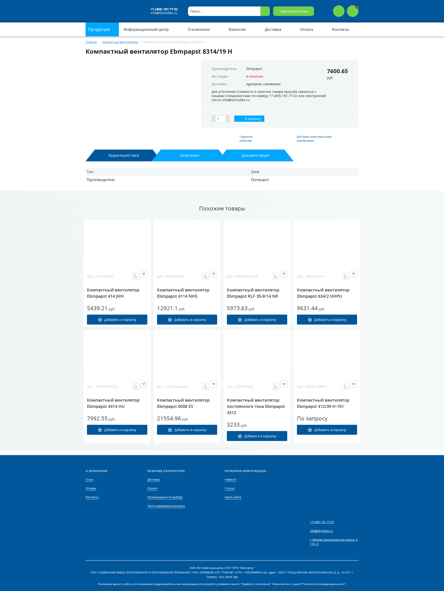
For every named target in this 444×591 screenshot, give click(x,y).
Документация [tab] (256, 155)
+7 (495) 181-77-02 (283, 96)
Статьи (229, 488)
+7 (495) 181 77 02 (164, 9)
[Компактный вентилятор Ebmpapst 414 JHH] (117, 242)
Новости (230, 480)
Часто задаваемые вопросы (166, 506)
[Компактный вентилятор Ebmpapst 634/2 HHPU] (327, 242)
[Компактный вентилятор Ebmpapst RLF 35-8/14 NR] (257, 242)
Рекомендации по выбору (164, 497)
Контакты (92, 497)
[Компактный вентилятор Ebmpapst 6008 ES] (187, 353)
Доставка (153, 480)
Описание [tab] (189, 155)
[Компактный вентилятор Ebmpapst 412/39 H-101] (327, 353)
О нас (89, 480)
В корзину (252, 118)
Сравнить (135, 276)
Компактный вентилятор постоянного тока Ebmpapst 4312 (256, 406)
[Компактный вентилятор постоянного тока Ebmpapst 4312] (257, 353)
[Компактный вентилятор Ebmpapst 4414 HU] (117, 353)
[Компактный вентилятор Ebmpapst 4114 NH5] (187, 242)
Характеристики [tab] (123, 155)
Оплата (152, 488)
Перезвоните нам (294, 11)
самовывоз (272, 84)
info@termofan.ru (164, 13)
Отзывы (91, 488)
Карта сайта (233, 497)
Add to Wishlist (143, 273)
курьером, (254, 84)
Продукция (99, 29)
